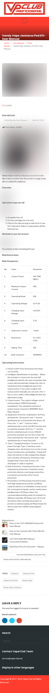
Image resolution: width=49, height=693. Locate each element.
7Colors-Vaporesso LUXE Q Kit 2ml (30, 555)
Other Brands (10, 120)
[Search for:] (24, 640)
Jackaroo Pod (28, 573)
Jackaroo (21, 181)
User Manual (21, 120)
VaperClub (27, 679)
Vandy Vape (27, 580)
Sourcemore (8, 115)
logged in (17, 608)
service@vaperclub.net (12, 658)
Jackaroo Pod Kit (10, 580)
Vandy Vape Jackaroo (12, 587)
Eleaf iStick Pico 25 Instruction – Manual (27, 546)
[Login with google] (19, 624)
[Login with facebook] (5, 624)
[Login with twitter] (12, 624)
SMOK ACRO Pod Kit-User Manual (17, 559)
